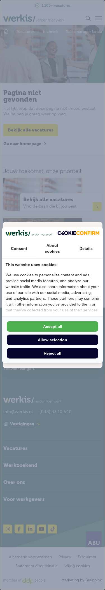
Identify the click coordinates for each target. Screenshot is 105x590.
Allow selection (52, 340)
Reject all (52, 353)
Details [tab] (86, 248)
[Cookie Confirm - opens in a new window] (78, 233)
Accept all (52, 326)
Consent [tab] (19, 248)
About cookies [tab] (52, 248)
